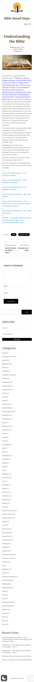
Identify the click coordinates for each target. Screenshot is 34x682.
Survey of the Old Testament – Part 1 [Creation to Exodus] (14, 174)
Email (6, 293)
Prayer (4, 521)
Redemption (6, 532)
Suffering (5, 584)
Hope (4, 452)
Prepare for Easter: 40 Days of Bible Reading (16, 660)
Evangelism (6, 415)
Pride (4, 525)
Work (4, 617)
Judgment (5, 474)
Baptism (5, 360)
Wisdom (5, 609)
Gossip (4, 437)
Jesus (4, 467)
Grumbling (5, 444)
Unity (4, 598)
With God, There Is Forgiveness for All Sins (16, 656)
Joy (3, 470)
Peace (4, 507)
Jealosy (4, 463)
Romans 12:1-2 (8, 76)
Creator (4, 393)
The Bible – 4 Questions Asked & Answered (16, 218)
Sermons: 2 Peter (8, 558)
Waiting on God (7, 602)
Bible (13, 234)
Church (4, 378)
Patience (5, 503)
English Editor (20, 47)
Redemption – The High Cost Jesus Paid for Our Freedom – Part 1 (16, 651)
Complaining (6, 386)
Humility (5, 459)
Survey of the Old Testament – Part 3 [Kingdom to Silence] (14, 188)
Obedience (5, 496)
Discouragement (7, 411)
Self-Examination (8, 554)
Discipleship (6, 408)
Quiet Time (6, 529)
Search (26, 312)
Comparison (6, 382)
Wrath (4, 624)
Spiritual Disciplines (9, 577)
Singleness (5, 569)
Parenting (5, 500)
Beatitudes (5, 364)
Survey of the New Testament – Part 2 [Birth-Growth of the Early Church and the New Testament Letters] (16, 204)
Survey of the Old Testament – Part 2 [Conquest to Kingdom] (14, 181)
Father (4, 423)
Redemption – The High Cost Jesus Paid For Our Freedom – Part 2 (16, 646)
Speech (4, 573)
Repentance (6, 536)
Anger (4, 353)
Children (5, 371)
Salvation (5, 551)
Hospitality (6, 455)
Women (4, 613)
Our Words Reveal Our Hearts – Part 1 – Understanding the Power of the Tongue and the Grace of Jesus (17, 639)
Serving (4, 562)
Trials (4, 591)
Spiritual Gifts (7, 580)
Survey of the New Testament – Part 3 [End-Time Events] (17, 212)
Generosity (5, 430)
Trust (4, 595)
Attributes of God (8, 356)
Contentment (6, 389)
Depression (6, 404)
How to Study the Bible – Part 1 (14, 220)
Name (6, 286)
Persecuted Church (8, 511)
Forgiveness (6, 426)
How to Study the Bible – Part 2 (14, 222)
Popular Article (7, 514)
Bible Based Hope (17, 18)
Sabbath (5, 547)
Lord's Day (5, 477)
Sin (3, 565)
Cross (4, 397)
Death (4, 400)
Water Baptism (7, 606)
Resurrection (6, 540)
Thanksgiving (7, 588)
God (3, 433)
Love (3, 481)
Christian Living (7, 375)
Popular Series (24, 234)
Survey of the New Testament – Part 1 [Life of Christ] (16, 196)
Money (4, 488)
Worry (4, 621)
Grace (4, 441)
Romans (5, 544)
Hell (3, 448)
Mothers (5, 492)
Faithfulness (6, 419)
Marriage (5, 485)
